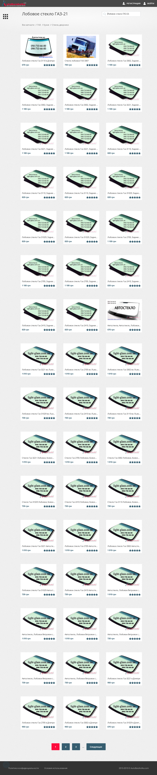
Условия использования (55, 768)
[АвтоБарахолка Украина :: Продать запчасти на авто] (13, 3)
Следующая (96, 746)
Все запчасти (28, 24)
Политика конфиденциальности (23, 768)
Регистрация (133, 3)
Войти (150, 3)
